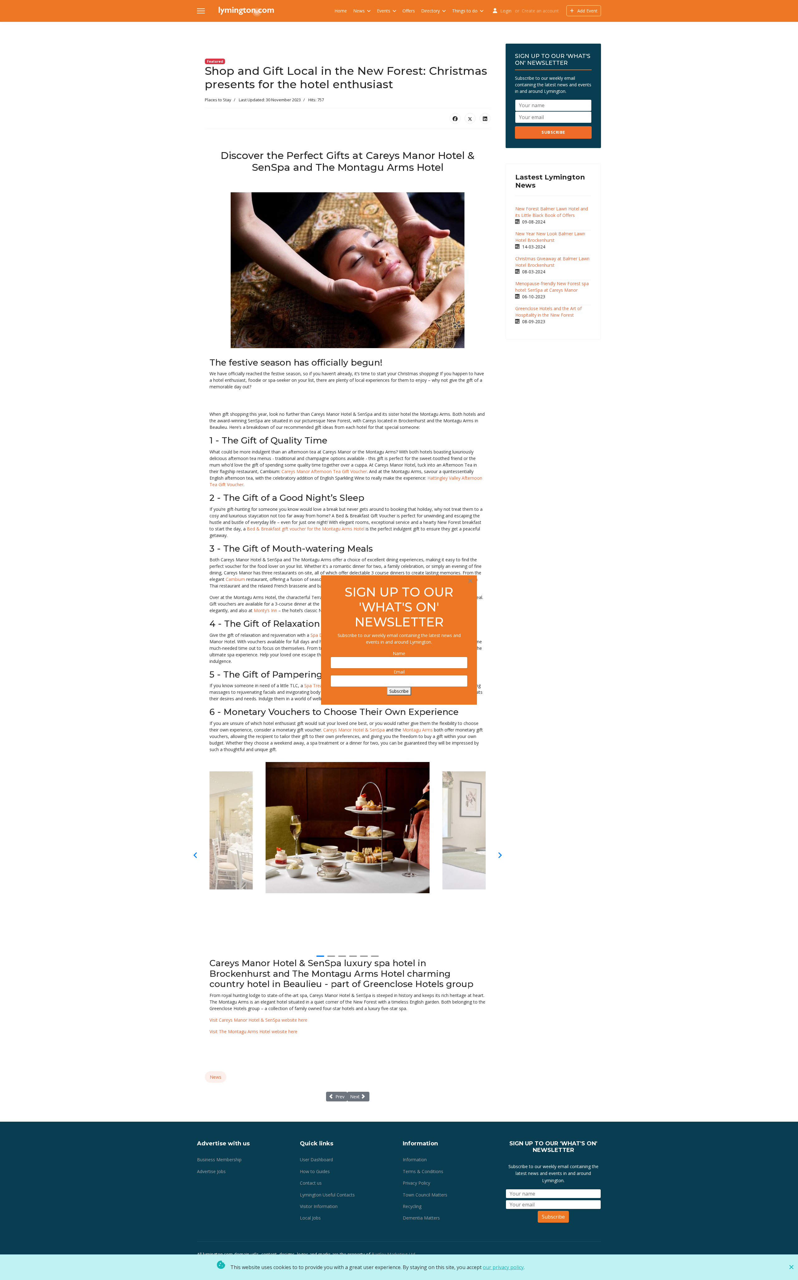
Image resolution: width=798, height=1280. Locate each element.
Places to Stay (218, 100)
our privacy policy (503, 1267)
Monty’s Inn (265, 610)
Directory (430, 11)
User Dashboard (316, 1160)
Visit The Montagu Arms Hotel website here (253, 1031)
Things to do (465, 11)
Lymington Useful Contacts (327, 1195)
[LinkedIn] (485, 118)
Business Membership (219, 1160)
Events (383, 11)
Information (415, 1160)
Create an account (540, 11)
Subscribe (553, 132)
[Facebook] (455, 118)
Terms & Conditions (423, 1171)
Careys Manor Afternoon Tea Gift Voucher (324, 471)
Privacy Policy (416, 1183)
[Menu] (201, 11)
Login (506, 11)
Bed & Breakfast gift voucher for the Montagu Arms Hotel (305, 529)
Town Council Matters (425, 1195)
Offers (408, 11)
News (359, 11)
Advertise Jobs (211, 1171)
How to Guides (315, 1171)
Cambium (235, 579)
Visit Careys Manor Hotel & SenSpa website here (258, 1020)
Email (399, 672)
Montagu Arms (417, 730)
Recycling (412, 1206)
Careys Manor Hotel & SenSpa (354, 730)
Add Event (587, 11)
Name (399, 653)
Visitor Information (319, 1206)
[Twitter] (470, 118)
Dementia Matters (421, 1218)
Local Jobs (310, 1218)
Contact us (311, 1183)
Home (340, 11)
